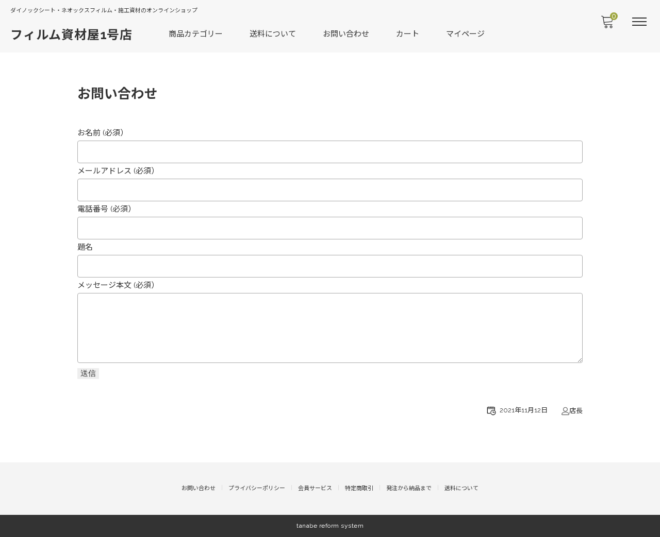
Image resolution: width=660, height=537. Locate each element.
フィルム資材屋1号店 (71, 34)
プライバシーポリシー (256, 488)
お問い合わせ (346, 34)
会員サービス (315, 488)
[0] (607, 25)
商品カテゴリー (196, 34)
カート (407, 34)
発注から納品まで (409, 488)
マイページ (465, 34)
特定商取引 (359, 488)
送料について (273, 34)
